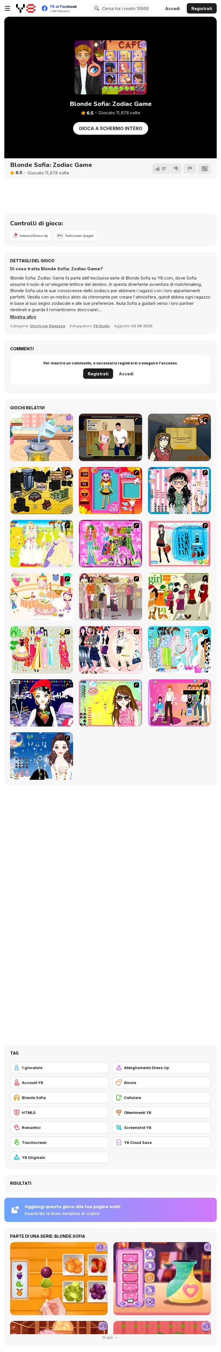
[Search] (96, 8)
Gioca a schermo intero (110, 128)
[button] (23, 317)
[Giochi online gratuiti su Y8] (25, 8)
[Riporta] (190, 168)
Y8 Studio (101, 326)
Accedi (172, 8)
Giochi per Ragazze (47, 326)
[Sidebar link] (7, 8)
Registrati (201, 8)
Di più (108, 1337)
